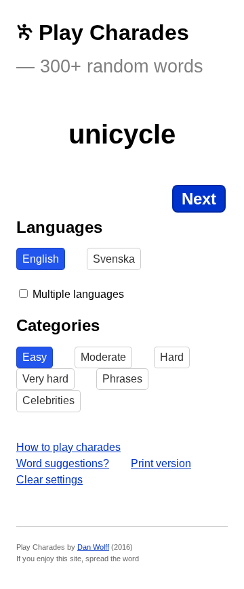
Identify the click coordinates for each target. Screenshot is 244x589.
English (40, 259)
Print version (161, 463)
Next (199, 199)
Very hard (45, 379)
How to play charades (68, 447)
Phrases (122, 379)
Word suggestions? (62, 463)
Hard (172, 357)
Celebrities (48, 400)
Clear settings (49, 479)
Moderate (103, 357)
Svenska (114, 259)
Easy (34, 357)
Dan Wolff (93, 547)
